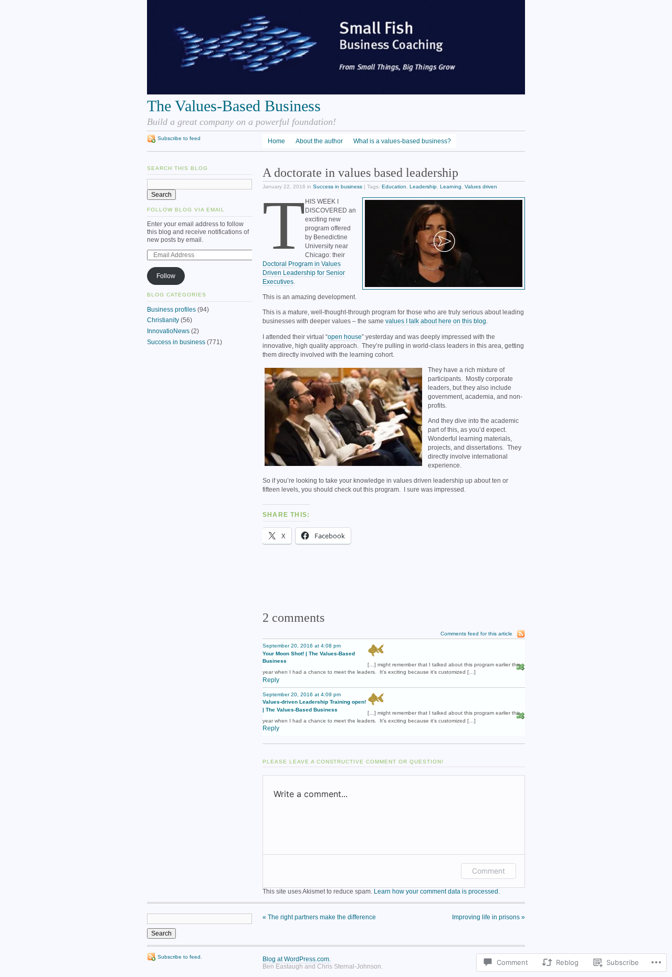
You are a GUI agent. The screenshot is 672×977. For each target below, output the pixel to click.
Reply (270, 680)
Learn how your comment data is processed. (437, 891)
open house (345, 337)
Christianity (163, 320)
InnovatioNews (168, 331)
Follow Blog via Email (186, 210)
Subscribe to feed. (180, 957)
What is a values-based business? (402, 141)
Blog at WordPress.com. (296, 959)
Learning (450, 186)
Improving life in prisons (488, 917)
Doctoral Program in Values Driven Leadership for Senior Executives (303, 272)
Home (276, 141)
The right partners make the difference (319, 917)
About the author (319, 141)
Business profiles (171, 309)
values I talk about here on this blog (435, 321)
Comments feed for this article (476, 633)
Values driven (481, 186)
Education (394, 186)
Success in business (337, 186)
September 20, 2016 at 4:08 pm (301, 646)
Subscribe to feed (179, 138)
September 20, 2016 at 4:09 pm (301, 694)
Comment (488, 870)
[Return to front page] (336, 92)
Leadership (423, 186)
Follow (165, 276)
